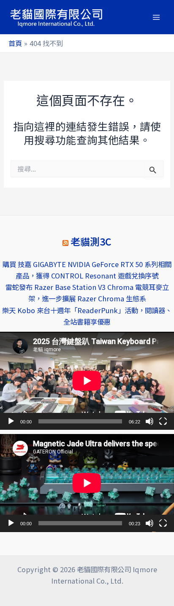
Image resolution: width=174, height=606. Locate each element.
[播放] (11, 421)
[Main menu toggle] (156, 17)
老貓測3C (91, 241)
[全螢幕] (163, 421)
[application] (87, 381)
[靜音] (149, 421)
